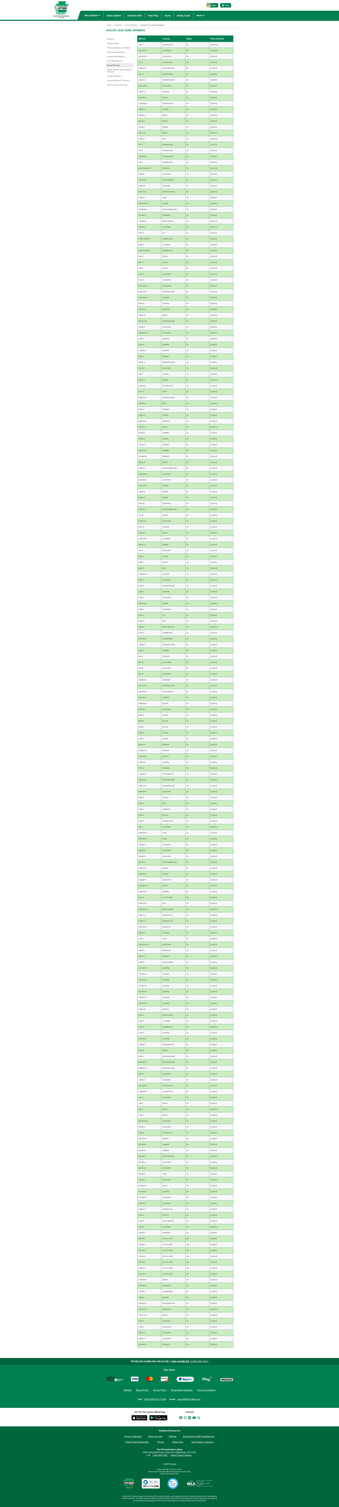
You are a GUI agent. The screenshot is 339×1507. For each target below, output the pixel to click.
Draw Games (114, 15)
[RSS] (198, 1418)
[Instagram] (185, 1418)
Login (212, 5)
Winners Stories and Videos (118, 48)
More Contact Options (181, 1455)
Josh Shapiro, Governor (202, 1442)
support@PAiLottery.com (188, 1399)
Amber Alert (177, 1442)
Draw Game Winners (116, 52)
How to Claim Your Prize (117, 85)
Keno (168, 15)
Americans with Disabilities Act (200, 1436)
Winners (118, 25)
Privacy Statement (133, 1436)
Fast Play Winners (114, 61)
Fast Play (153, 15)
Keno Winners (131, 25)
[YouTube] (194, 1418)
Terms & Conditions (206, 1390)
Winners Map (112, 43)
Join (227, 5)
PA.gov (160, 1442)
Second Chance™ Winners (118, 80)
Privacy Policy (159, 1390)
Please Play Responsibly (137, 1442)
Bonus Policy (142, 1390)
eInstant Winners (114, 76)
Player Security (155, 1436)
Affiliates (128, 1390)
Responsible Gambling (182, 1390)
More (200, 15)
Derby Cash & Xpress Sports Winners (119, 71)
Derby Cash (183, 15)
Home (109, 25)
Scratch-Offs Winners (116, 56)
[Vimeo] (189, 1418)
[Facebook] (180, 1418)
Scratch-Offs (134, 15)
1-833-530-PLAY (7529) (155, 1399)
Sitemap (173, 1436)
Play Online (91, 15)
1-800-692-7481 (160, 1455)
